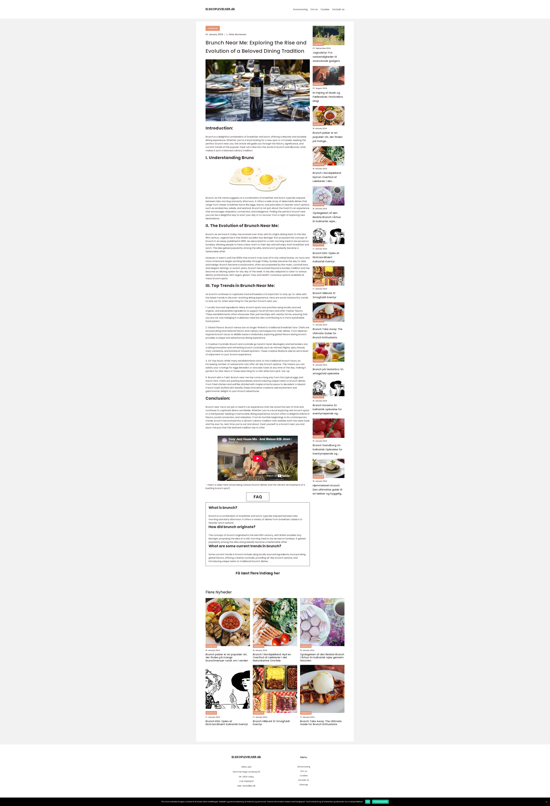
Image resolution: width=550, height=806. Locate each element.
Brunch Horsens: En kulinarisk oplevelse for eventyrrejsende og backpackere (327, 409)
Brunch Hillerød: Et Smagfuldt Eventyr (324, 295)
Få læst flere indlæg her (258, 573)
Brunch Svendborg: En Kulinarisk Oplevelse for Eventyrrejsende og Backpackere (327, 449)
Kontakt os (338, 9)
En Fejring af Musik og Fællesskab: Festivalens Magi (328, 97)
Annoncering (300, 9)
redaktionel (213, 28)
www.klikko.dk (248, 785)
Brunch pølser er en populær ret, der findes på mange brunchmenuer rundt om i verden (328, 137)
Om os (314, 9)
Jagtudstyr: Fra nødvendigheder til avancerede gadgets (326, 57)
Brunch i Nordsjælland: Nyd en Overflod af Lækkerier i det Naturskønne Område (327, 177)
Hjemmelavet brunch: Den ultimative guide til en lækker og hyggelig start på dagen (327, 490)
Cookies (325, 9)
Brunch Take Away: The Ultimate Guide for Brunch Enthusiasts (327, 333)
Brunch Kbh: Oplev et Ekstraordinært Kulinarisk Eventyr (326, 257)
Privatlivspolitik (380, 801)
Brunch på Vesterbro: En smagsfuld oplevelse (328, 371)
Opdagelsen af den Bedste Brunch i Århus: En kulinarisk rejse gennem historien (327, 217)
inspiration (318, 44)
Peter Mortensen (237, 34)
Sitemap (303, 784)
